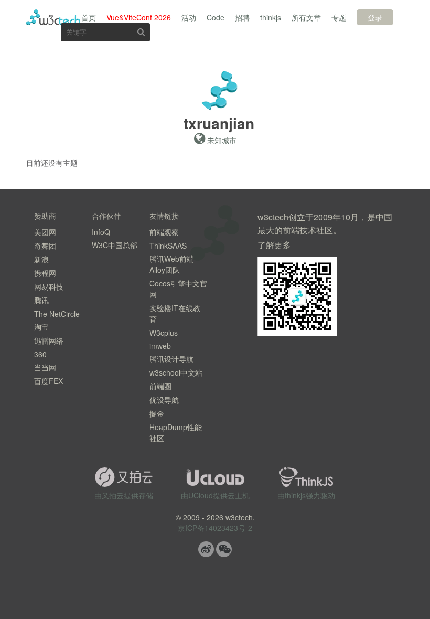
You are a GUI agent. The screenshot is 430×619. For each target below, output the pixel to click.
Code (215, 17)
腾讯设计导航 (171, 359)
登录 (375, 17)
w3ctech (53, 17)
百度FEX (48, 381)
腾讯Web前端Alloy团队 (171, 264)
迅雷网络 (48, 340)
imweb (160, 345)
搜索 (141, 31)
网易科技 (48, 286)
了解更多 (274, 245)
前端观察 (164, 232)
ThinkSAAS (168, 245)
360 (40, 354)
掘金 (156, 413)
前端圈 (160, 386)
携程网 (45, 273)
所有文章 (306, 17)
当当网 (45, 367)
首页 (88, 17)
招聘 (242, 17)
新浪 (41, 259)
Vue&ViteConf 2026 (138, 17)
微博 (206, 549)
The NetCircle (57, 313)
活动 (188, 17)
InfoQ (101, 232)
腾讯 (41, 300)
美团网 (45, 232)
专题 (338, 17)
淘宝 (41, 327)
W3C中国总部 (114, 245)
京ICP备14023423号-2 (215, 527)
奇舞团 (45, 245)
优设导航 (164, 399)
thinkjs (270, 17)
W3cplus (163, 332)
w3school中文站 (175, 372)
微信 (224, 549)
